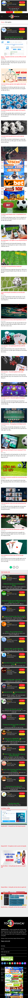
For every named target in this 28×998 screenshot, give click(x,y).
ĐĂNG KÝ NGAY (22, 2)
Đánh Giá (22, 31)
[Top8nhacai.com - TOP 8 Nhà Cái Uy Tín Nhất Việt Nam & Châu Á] (14, 16)
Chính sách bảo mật (5, 951)
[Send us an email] (7, 963)
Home (2, 22)
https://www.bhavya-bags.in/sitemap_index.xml (15, 938)
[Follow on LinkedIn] (15, 963)
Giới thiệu (3, 946)
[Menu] (2, 16)
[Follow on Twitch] (25, 963)
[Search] (26, 16)
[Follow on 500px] (22, 963)
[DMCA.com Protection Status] (7, 958)
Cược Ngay (22, 29)
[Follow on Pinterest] (12, 963)
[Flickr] (20, 963)
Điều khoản (3, 954)
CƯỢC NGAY (22, 4)
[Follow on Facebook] (2, 963)
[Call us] (10, 963)
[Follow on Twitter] (5, 963)
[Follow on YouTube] (17, 963)
